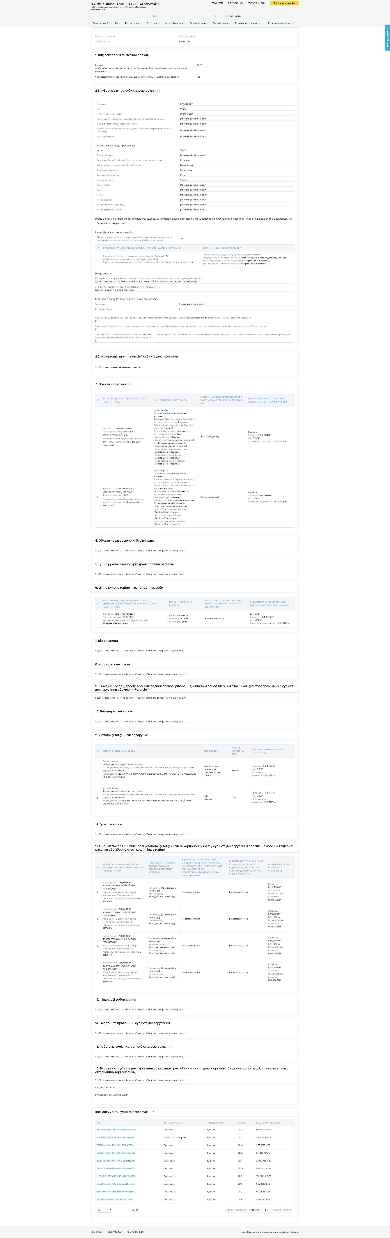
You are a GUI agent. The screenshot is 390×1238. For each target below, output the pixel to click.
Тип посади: (152, 23)
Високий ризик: (220, 23)
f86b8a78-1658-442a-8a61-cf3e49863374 (116, 1168)
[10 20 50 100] (104, 1210)
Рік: (116, 23)
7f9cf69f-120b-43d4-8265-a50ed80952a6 (116, 1137)
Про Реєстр (217, 3)
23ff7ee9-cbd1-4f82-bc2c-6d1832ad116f (115, 1199)
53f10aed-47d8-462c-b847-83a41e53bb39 (116, 1153)
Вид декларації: (100, 23)
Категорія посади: (174, 23)
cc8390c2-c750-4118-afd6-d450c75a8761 (116, 1176)
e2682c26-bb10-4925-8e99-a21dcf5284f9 (116, 1161)
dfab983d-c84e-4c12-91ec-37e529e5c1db (116, 1184)
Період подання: (198, 23)
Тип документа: (132, 23)
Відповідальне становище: (248, 23)
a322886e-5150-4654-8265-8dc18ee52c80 (116, 1130)
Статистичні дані (256, 3)
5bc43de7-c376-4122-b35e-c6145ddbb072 (116, 1192)
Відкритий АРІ (235, 3)
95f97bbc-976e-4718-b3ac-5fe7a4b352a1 (115, 1145)
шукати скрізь (234, 16)
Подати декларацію (284, 3)
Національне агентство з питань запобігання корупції (273, 1232)
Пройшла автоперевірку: (280, 23)
